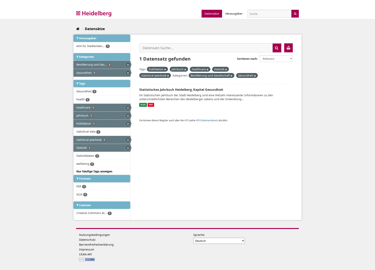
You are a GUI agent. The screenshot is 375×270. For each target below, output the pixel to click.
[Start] (77, 28)
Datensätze (211, 13)
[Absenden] (295, 13)
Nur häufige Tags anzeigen (94, 171)
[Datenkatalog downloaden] (288, 47)
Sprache (198, 235)
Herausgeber (234, 13)
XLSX (143, 104)
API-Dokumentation (206, 120)
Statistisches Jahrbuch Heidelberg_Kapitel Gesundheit (181, 89)
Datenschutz (87, 239)
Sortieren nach (247, 59)
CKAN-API (85, 254)
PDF (151, 104)
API (186, 120)
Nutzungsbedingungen (94, 235)
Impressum (86, 249)
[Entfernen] (165, 69)
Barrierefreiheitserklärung (96, 244)
